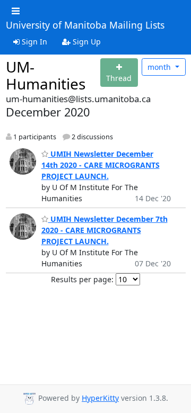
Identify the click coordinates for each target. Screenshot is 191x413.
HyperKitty (100, 398)
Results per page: (82, 279)
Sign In (33, 42)
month (160, 67)
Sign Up (86, 42)
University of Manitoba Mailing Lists (85, 25)
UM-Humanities (45, 75)
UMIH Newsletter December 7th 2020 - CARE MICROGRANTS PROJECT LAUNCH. (104, 230)
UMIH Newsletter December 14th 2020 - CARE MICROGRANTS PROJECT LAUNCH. (100, 165)
